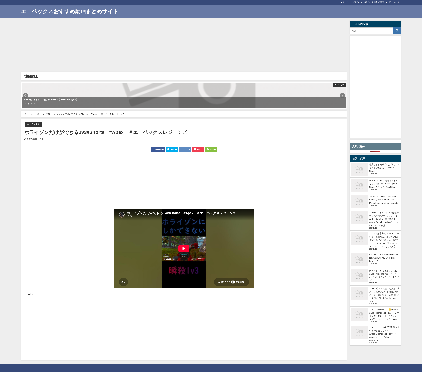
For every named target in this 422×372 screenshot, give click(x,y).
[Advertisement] (122, 45)
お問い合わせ (393, 2)
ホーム (345, 2)
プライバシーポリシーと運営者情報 (368, 2)
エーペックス (33, 124)
